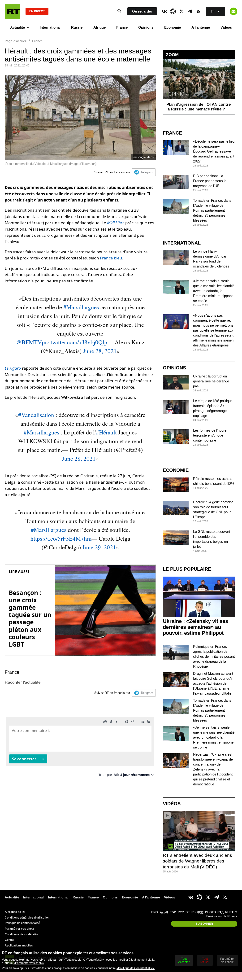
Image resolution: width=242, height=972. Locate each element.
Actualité (17, 27)
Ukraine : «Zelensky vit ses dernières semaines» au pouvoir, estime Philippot (195, 627)
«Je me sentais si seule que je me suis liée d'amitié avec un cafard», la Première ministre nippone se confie (213, 291)
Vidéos (226, 27)
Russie (76, 27)
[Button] (233, 11)
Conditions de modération (22, 934)
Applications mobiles (19, 945)
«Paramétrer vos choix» (28, 963)
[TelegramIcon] (190, 11)
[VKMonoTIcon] (164, 11)
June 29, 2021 (99, 547)
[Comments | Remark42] (80, 749)
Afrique (99, 27)
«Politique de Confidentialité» (136, 968)
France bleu (111, 258)
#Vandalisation (36, 415)
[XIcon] (181, 11)
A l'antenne (200, 27)
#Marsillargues (81, 307)
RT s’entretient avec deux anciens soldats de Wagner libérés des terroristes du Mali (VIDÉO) (197, 861)
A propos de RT (15, 912)
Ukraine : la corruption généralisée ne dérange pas (211, 381)
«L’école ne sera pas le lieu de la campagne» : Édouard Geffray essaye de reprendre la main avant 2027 (213, 151)
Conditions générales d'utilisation (27, 917)
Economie (172, 27)
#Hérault (106, 432)
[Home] (12, 11)
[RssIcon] (198, 11)
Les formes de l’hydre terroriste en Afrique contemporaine (209, 435)
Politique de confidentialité (22, 923)
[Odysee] (173, 11)
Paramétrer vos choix (19, 928)
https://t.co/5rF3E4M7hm (60, 538)
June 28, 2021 (100, 351)
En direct (37, 11)
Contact (10, 939)
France (122, 27)
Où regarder (142, 11)
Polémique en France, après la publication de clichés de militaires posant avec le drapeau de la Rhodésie (214, 656)
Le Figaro (13, 368)
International (50, 27)
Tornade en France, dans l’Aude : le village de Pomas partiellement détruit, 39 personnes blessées (212, 210)
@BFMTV (29, 342)
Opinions (145, 27)
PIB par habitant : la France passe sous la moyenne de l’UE (209, 181)
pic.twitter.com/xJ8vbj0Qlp (74, 342)
